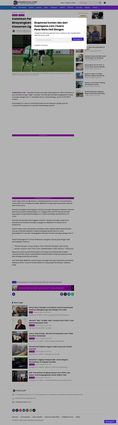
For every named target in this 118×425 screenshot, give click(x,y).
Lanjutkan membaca (41, 45)
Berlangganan (77, 39)
